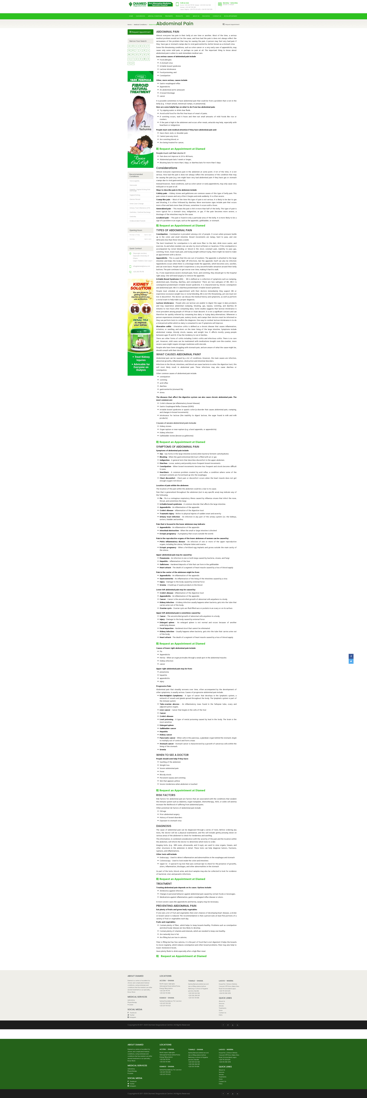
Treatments (169, 16)
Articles (221, 1006)
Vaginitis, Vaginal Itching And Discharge (140, 190)
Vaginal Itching (135, 195)
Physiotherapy (132, 1002)
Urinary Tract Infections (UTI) (140, 208)
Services (221, 1003)
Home (131, 16)
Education (206, 16)
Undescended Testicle (137, 221)
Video (188, 16)
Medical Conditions (155, 16)
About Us (196, 16)
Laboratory (131, 1000)
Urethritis (133, 216)
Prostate (130, 1005)
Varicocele (133, 185)
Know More (131, 992)
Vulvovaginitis (134, 181)
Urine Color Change (137, 203)
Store (220, 1010)
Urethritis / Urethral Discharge (140, 212)
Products (179, 16)
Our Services (140, 16)
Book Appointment (230, 16)
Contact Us (217, 16)
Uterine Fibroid (135, 199)
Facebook (132, 1013)
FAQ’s (220, 1015)
